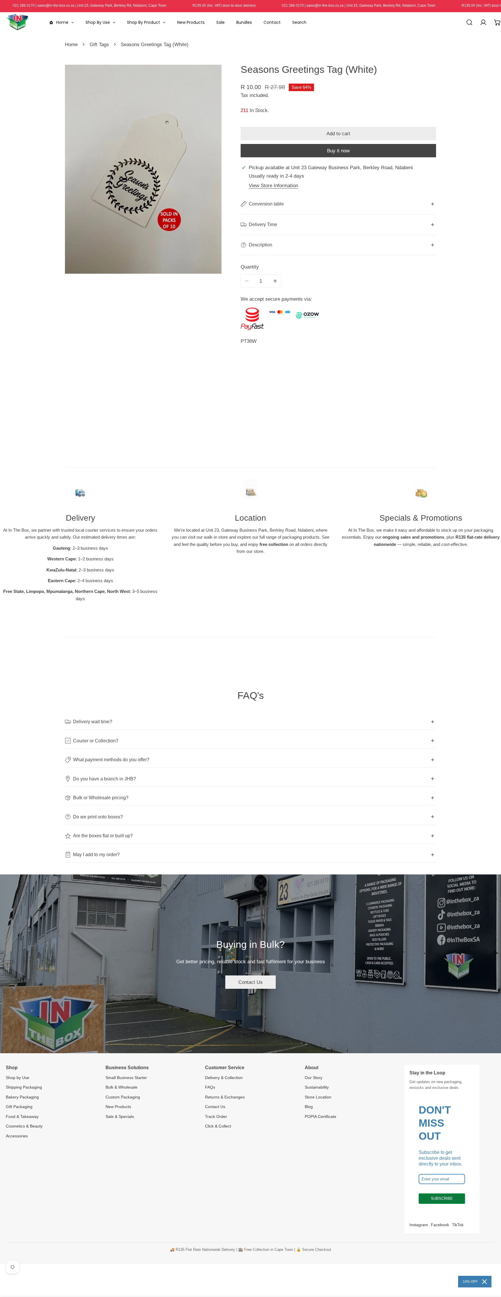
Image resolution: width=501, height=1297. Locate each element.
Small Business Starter (126, 1077)
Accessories (17, 1136)
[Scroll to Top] (490, 1265)
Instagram (418, 1224)
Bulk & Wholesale (121, 1087)
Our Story (313, 1077)
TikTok (458, 1224)
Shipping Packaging (24, 1087)
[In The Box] (17, 22)
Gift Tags (99, 44)
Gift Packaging (19, 1106)
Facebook (440, 1224)
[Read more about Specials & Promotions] (420, 492)
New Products (118, 1106)
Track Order (216, 1116)
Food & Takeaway (22, 1116)
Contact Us (250, 982)
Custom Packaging (123, 1097)
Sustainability (317, 1087)
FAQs (210, 1087)
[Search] (469, 22)
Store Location (318, 1097)
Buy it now (338, 150)
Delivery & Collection (224, 1077)
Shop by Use (17, 1077)
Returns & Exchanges (225, 1097)
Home (71, 44)
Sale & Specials (120, 1116)
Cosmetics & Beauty (24, 1126)
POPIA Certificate (320, 1116)
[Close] (484, 1281)
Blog (309, 1106)
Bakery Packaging (22, 1097)
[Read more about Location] (250, 492)
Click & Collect (218, 1126)
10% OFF (470, 1282)
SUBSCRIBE (442, 1198)
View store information (273, 185)
